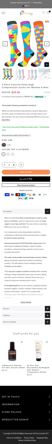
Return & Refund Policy (27, 440)
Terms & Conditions (14, 438)
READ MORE (26, 302)
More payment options (26, 185)
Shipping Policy (42, 438)
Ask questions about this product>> (16, 135)
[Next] (46, 43)
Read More (6, 120)
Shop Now (38, 3)
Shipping (15, 105)
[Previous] (5, 43)
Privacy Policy (29, 438)
